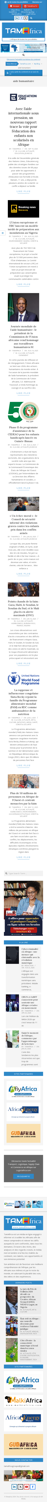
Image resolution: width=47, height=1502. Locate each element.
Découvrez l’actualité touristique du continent (23, 59)
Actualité (30, 151)
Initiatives (21, 722)
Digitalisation (26, 1334)
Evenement (23, 355)
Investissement (26, 1360)
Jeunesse (28, 153)
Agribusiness (17, 623)
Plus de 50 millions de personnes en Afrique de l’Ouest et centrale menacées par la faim (23, 798)
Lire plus (23, 191)
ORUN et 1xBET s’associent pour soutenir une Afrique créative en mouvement (30, 1002)
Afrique (35, 1331)
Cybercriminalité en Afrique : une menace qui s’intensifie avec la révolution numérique (31, 956)
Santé (34, 722)
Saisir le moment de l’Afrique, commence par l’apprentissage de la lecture (30, 1038)
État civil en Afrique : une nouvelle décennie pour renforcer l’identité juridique (30, 1323)
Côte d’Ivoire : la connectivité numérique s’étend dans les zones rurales (29, 1345)
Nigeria (26, 241)
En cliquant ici (23, 1176)
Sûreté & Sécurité (23, 724)
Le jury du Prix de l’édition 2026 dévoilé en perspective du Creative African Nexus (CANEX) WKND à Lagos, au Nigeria (28, 1298)
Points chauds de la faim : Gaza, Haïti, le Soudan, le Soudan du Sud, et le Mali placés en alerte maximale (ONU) (23, 608)
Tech (35, 1334)
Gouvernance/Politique (19, 814)
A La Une (21, 151)
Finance (20, 625)
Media (29, 722)
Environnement (16, 241)
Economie (24, 1357)
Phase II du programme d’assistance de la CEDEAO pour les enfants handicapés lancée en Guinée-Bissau (23, 434)
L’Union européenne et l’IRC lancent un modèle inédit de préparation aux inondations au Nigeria (23, 227)
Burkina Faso (29, 623)
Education (19, 153)
